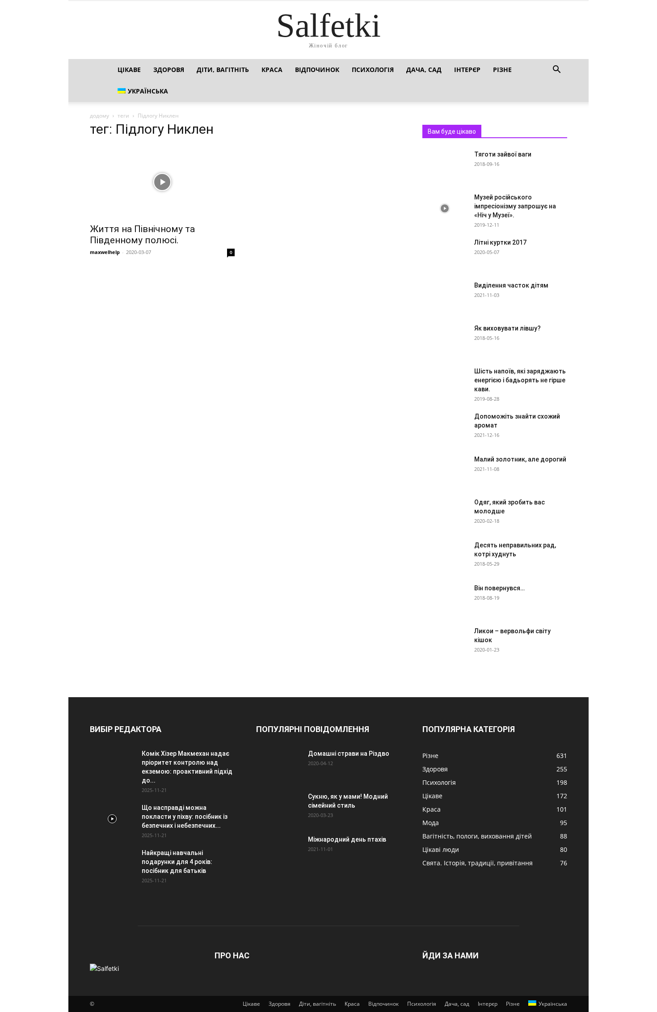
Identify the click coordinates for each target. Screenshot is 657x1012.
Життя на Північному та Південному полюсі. (142, 235)
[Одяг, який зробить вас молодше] (444, 513)
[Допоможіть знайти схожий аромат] (444, 427)
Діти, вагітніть (223, 69)
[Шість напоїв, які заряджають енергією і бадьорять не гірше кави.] (444, 382)
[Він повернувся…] (444, 599)
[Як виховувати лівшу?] (444, 339)
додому (99, 115)
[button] (556, 70)
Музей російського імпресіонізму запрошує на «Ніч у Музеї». (515, 206)
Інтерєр (467, 69)
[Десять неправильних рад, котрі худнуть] (444, 556)
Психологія (373, 69)
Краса (271, 69)
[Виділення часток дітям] (429, 286)
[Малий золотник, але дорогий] (444, 470)
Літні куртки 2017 (500, 242)
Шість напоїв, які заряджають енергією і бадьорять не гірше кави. (520, 380)
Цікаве (129, 69)
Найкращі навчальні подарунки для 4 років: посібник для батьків (177, 861)
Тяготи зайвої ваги (502, 154)
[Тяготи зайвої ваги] (444, 165)
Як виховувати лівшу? (507, 328)
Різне (502, 69)
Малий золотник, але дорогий (520, 459)
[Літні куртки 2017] (444, 253)
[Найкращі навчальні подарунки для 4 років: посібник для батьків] (112, 864)
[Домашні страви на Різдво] (278, 764)
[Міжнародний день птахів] (278, 850)
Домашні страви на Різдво (348, 753)
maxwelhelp (105, 252)
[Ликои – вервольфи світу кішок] (444, 642)
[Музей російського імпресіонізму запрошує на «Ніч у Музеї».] (444, 208)
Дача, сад (424, 69)
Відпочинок (317, 69)
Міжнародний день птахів (347, 839)
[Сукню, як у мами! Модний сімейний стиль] (278, 807)
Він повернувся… (499, 588)
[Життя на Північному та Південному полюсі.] (162, 182)
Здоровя (168, 69)
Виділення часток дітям (511, 285)
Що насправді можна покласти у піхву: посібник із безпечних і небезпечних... (184, 816)
